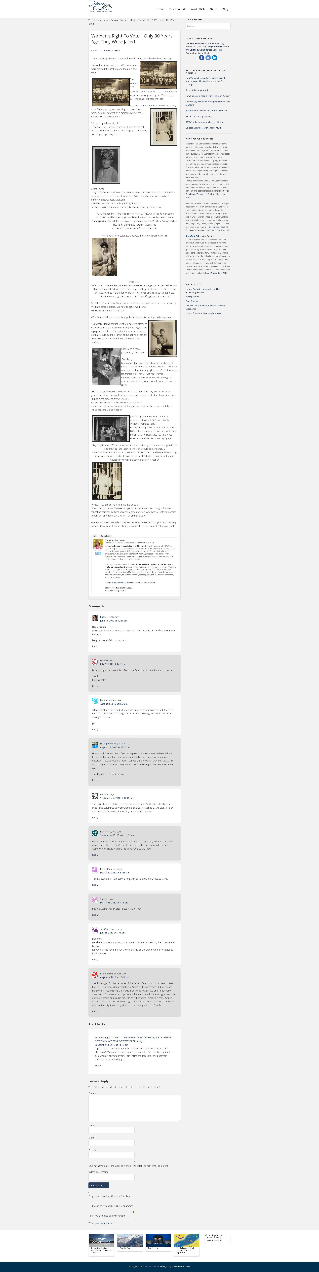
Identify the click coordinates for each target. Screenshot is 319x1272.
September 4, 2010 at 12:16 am (116, 797)
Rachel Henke (107, 616)
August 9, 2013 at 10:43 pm (114, 977)
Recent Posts (106, 536)
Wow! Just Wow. (193, 296)
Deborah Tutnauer (115, 540)
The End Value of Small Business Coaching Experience (185, 1250)
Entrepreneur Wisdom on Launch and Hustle (206, 110)
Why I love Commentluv (101, 1222)
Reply (95, 646)
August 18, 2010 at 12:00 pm (115, 747)
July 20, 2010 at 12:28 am (113, 663)
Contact (186, 1267)
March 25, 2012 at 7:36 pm (114, 902)
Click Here (199, 43)
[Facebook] (96, 553)
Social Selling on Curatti (197, 90)
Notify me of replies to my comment (106, 1215)
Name (92, 1125)
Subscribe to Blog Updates (115, 590)
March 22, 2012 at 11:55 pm (114, 872)
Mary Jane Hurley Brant (112, 743)
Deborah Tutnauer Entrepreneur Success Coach (110, 8)
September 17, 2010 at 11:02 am (117, 835)
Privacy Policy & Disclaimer (171, 1267)
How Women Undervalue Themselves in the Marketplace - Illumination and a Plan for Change (206, 81)
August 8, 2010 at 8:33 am (114, 703)
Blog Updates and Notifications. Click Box (109, 1196)
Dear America (192, 301)
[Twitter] (99, 553)
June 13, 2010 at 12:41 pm (113, 620)
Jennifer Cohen (108, 700)
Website (92, 1149)
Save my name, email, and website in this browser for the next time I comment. (128, 1165)
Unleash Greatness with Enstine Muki (203, 127)
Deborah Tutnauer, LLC (145, 543)
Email (92, 1137)
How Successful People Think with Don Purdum (208, 96)
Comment (93, 1093)
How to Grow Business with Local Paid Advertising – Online (101, 1250)
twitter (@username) (98, 1171)
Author (95, 536)
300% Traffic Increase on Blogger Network (206, 122)
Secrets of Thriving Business (199, 116)
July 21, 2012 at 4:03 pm (112, 932)
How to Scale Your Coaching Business (203, 313)
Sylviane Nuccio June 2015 (215, 273)
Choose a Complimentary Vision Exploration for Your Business (130, 582)
